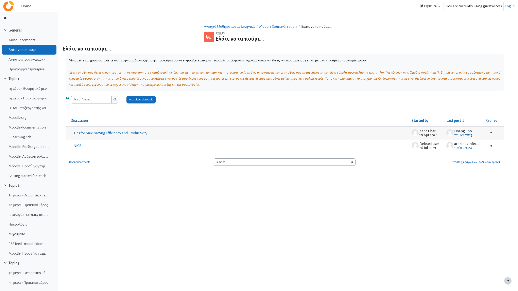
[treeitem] (28, 49)
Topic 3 (13, 263)
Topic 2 (13, 185)
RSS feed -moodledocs (25, 244)
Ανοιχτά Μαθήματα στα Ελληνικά (229, 26)
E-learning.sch (19, 137)
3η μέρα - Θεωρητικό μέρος (29, 273)
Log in (510, 6)
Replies (491, 121)
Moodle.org (17, 118)
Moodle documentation (27, 127)
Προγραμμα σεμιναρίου (26, 69)
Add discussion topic (141, 99)
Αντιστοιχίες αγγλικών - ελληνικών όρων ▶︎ (476, 161)
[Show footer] (508, 281)
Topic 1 (13, 79)
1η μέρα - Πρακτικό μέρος (28, 98)
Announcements (21, 40)
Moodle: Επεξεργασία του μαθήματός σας (29, 147)
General (15, 30)
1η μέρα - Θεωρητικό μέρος (29, 88)
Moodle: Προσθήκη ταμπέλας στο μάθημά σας (29, 166)
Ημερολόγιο (18, 224)
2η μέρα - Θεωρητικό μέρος (29, 195)
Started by (420, 121)
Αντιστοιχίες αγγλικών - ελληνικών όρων (29, 59)
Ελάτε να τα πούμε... (23, 50)
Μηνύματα (16, 234)
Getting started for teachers (29, 176)
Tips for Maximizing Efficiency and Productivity (111, 133)
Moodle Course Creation (278, 26)
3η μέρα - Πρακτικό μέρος (28, 282)
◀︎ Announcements (79, 161)
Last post (453, 121)
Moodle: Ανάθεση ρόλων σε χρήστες (29, 156)
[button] (430, 6)
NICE (77, 146)
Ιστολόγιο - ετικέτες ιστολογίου (29, 215)
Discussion (79, 121)
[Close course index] (5, 18)
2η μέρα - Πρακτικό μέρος (28, 205)
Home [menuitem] (26, 6)
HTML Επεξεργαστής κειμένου (29, 108)
